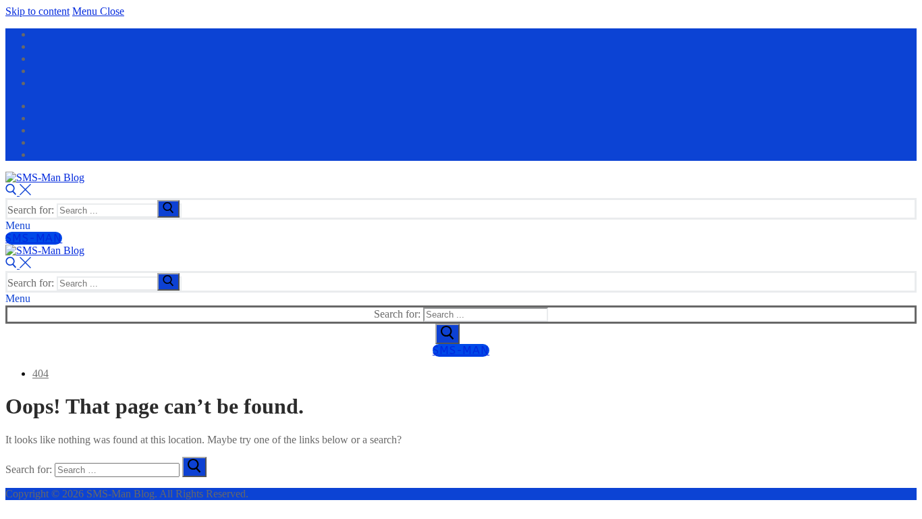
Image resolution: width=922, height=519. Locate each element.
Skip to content (37, 11)
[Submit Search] (447, 334)
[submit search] (168, 209)
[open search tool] (18, 191)
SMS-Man (33, 238)
